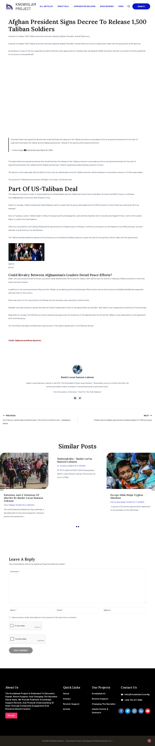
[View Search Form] (129, 6)
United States (59, 194)
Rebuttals (63, 6)
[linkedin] (141, 711)
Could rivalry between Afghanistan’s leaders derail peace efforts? (60, 275)
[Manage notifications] (149, 741)
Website (107, 610)
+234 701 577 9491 (133, 700)
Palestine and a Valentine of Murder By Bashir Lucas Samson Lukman (23, 497)
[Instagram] (134, 711)
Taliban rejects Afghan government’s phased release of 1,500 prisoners (123, 417)
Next (153, 488)
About (66, 694)
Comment (15, 571)
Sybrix (110, 741)
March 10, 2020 (47, 150)
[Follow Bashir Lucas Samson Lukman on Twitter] (80, 398)
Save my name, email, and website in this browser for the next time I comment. (44, 617)
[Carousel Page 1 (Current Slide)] (77, 526)
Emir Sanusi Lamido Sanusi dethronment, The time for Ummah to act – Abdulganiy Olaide (36, 419)
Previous (2, 488)
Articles (67, 699)
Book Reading (107, 6)
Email (60, 610)
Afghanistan (18, 197)
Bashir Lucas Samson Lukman (77, 377)
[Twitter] (127, 711)
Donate (141, 6)
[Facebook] (121, 711)
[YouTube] (147, 711)
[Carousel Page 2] (78, 526)
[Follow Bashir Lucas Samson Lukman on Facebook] (75, 398)
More (121, 6)
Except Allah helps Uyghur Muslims (126, 496)
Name (13, 610)
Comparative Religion (84, 6)
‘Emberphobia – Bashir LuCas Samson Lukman (74, 460)
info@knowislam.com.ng (137, 694)
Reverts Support (71, 704)
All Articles (46, 6)
